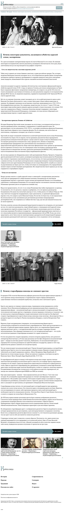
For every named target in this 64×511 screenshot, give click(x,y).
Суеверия (35, 480)
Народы (3, 480)
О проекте (35, 487)
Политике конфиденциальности (25, 8)
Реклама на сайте (7, 487)
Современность (37, 476)
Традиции (4, 484)
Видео (34, 484)
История (4, 476)
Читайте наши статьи (31, 224)
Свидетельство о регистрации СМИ (10, 494)
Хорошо (59, 7)
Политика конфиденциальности (9, 497)
